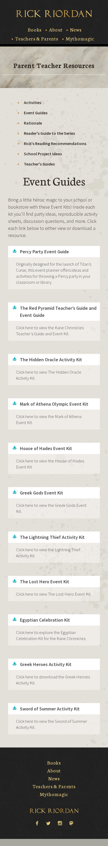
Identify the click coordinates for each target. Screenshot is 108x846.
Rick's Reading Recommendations (55, 143)
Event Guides (35, 112)
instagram (60, 823)
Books (34, 30)
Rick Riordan (54, 13)
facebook (37, 823)
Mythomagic (80, 38)
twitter (48, 823)
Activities (32, 102)
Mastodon (71, 823)
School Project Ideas (43, 153)
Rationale (33, 123)
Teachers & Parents (36, 38)
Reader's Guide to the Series (49, 133)
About (55, 30)
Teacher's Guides (39, 164)
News (75, 30)
